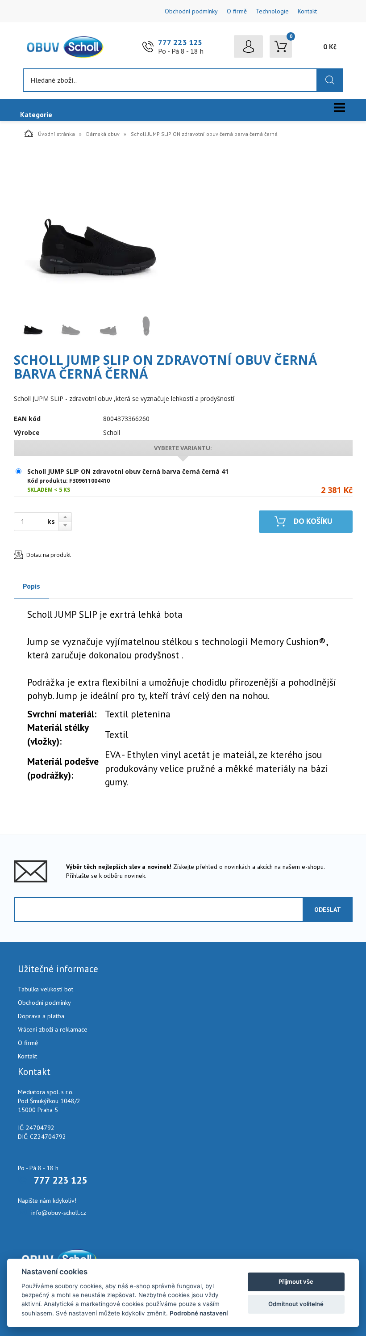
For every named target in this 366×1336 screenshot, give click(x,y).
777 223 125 (180, 42)
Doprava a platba (41, 1016)
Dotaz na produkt (48, 555)
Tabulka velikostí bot (45, 989)
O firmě (237, 11)
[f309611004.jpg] (94, 228)
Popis (31, 586)
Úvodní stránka (56, 134)
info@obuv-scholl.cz (58, 1213)
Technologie (272, 11)
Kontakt (307, 11)
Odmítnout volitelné (296, 1303)
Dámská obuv (103, 134)
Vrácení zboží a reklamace (52, 1029)
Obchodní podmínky (191, 11)
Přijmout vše (296, 1281)
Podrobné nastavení (199, 1313)
